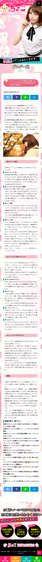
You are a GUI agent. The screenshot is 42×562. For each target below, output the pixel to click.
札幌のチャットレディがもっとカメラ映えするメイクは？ (20, 438)
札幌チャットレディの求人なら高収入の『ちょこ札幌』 (21, 551)
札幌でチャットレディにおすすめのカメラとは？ (17, 450)
